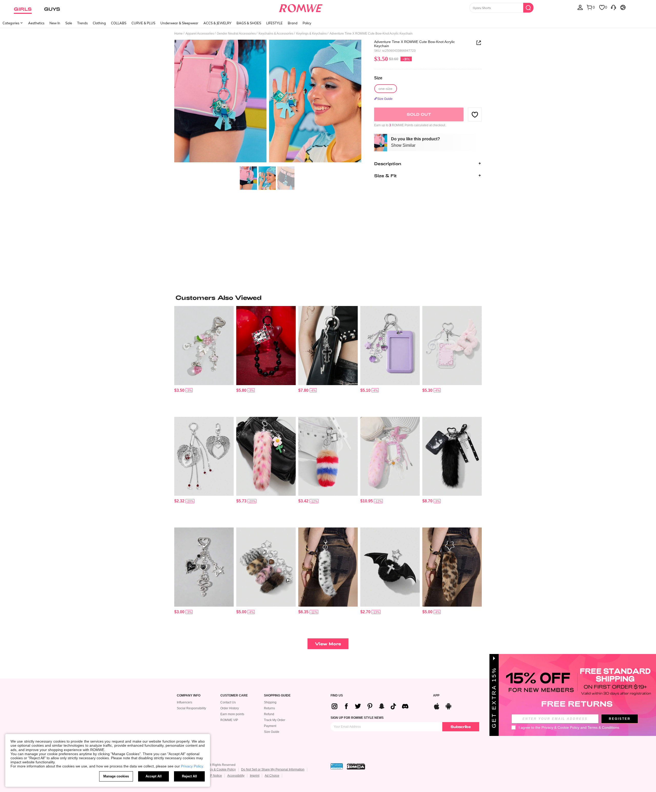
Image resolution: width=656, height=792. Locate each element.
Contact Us (228, 702)
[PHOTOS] (267, 102)
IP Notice (215, 775)
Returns (269, 708)
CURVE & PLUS (143, 23)
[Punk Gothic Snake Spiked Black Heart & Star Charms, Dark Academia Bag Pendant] (204, 567)
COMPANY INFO (188, 695)
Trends (82, 23)
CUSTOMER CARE (234, 695)
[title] (328, 297)
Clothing (99, 23)
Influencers (184, 702)
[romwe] (300, 7)
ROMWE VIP (229, 720)
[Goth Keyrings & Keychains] (204, 456)
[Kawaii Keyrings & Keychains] (266, 456)
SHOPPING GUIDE (277, 695)
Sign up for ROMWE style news (357, 718)
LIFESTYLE (274, 23)
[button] (475, 114)
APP (436, 695)
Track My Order (274, 720)
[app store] (436, 705)
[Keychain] (328, 345)
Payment (270, 726)
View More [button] (328, 643)
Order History (229, 708)
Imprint (254, 775)
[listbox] (580, 7)
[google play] (448, 705)
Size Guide (271, 732)
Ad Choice (272, 775)
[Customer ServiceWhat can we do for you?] (613, 7)
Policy (307, 23)
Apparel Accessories (200, 33)
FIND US (337, 695)
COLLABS (118, 23)
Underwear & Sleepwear (179, 23)
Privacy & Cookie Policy (219, 769)
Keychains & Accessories (276, 33)
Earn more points (232, 714)
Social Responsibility (191, 708)
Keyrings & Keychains (311, 33)
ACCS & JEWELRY (217, 23)
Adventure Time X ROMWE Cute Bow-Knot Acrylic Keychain (414, 44)
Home (178, 33)
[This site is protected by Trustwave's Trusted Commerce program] (337, 766)
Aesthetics (36, 23)
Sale (68, 23)
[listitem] (204, 359)
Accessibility (235, 775)
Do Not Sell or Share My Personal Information (272, 769)
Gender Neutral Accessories (236, 33)
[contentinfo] (179, 390)
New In (54, 23)
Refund (269, 714)
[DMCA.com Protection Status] (356, 766)
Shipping (270, 702)
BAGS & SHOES (249, 23)
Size (378, 78)
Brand (293, 23)
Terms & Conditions (603, 727)
